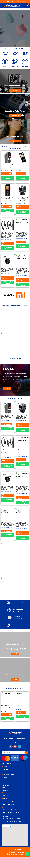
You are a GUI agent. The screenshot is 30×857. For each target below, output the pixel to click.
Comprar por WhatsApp (8, 177)
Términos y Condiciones (9, 774)
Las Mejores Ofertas (15, 398)
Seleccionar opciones (20, 207)
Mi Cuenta (5, 769)
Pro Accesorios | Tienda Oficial (15, 49)
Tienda (5, 766)
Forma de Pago (7, 777)
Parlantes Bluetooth (15, 358)
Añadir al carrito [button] (6, 173)
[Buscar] (26, 752)
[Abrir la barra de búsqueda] (23, 5)
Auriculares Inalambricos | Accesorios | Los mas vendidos (15, 147)
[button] (2, 29)
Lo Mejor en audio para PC (15, 688)
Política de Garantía (8, 771)
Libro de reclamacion (8, 780)
